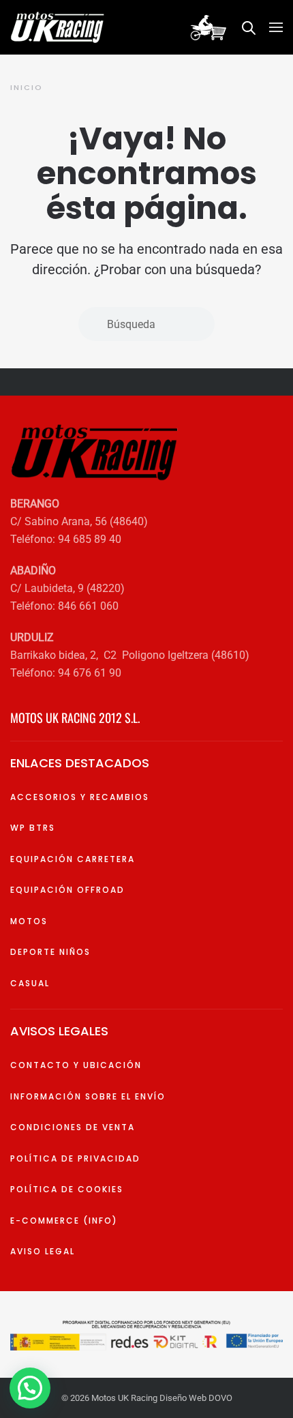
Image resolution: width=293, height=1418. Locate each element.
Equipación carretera (72, 859)
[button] (276, 27)
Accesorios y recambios (79, 797)
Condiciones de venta (72, 1127)
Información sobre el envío (88, 1096)
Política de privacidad (75, 1158)
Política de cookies (66, 1189)
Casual (30, 983)
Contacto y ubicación (76, 1065)
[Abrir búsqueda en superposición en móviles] (249, 27)
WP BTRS (32, 827)
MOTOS (29, 921)
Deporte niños (50, 952)
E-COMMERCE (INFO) (64, 1220)
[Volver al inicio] (59, 27)
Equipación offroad (67, 890)
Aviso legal (42, 1251)
